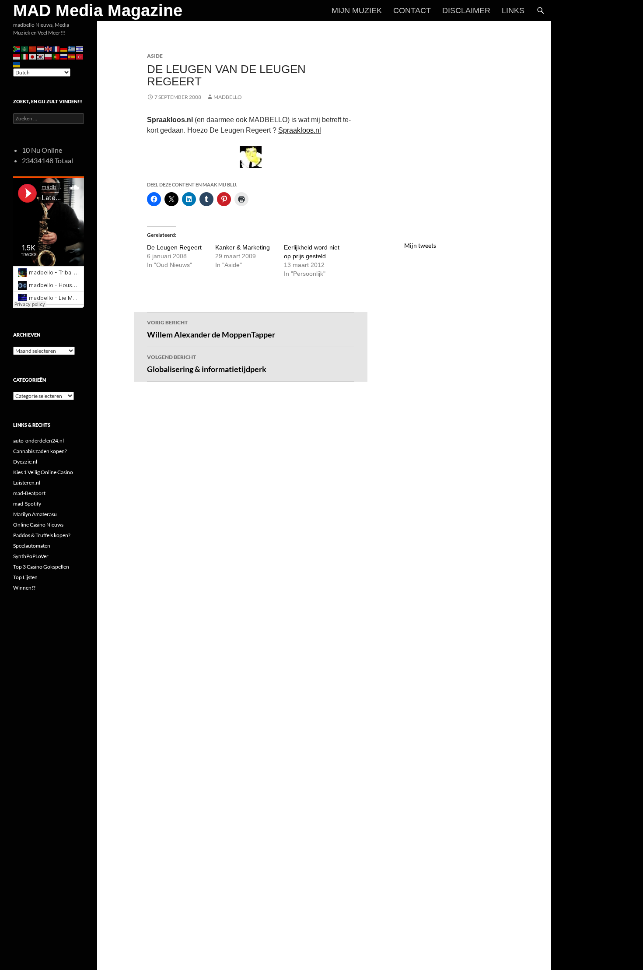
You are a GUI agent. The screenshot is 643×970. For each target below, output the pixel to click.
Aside (155, 56)
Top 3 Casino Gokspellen (41, 566)
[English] (48, 48)
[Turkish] (80, 56)
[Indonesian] (17, 56)
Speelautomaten (31, 545)
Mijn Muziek (357, 10)
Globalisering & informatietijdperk (206, 364)
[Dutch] (41, 48)
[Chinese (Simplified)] (33, 48)
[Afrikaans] (17, 48)
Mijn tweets (420, 245)
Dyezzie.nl (25, 461)
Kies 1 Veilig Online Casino (43, 472)
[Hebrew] (80, 48)
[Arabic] (25, 48)
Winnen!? (24, 587)
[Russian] (64, 56)
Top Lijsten (25, 577)
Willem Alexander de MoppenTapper (211, 329)
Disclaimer (466, 10)
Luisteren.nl (26, 482)
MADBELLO (227, 97)
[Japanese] (33, 56)
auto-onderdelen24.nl (38, 440)
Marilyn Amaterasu (35, 514)
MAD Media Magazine (97, 10)
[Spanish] (72, 56)
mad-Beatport (29, 493)
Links (513, 10)
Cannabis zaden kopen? (40, 451)
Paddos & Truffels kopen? (41, 535)
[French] (56, 48)
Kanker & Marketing (242, 247)
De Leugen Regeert (174, 247)
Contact (412, 10)
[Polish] (48, 56)
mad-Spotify (27, 503)
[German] (64, 48)
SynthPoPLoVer (31, 556)
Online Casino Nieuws (38, 524)
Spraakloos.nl (299, 130)
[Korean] (41, 56)
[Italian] (25, 56)
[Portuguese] (56, 56)
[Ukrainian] (17, 64)
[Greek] (72, 48)
